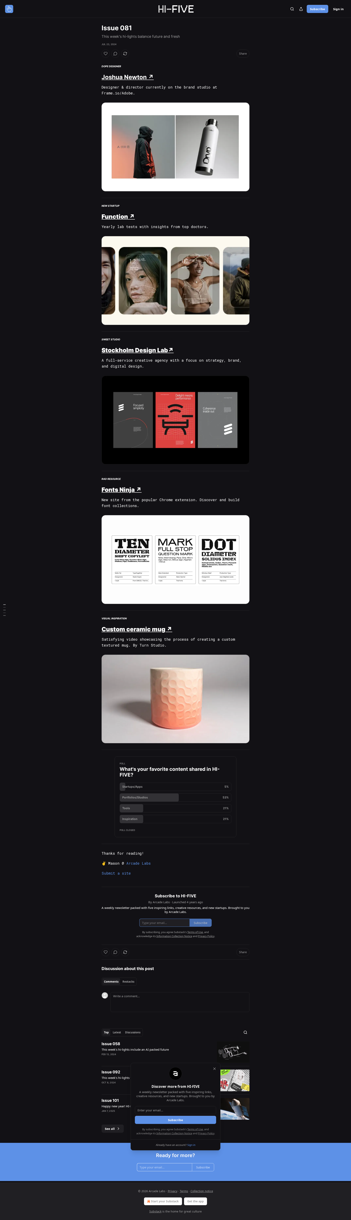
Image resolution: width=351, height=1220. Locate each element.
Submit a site (116, 873)
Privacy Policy (206, 1133)
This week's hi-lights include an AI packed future (135, 1049)
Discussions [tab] (132, 1032)
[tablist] (119, 982)
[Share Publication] (301, 9)
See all (110, 1129)
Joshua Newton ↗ (128, 77)
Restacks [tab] (128, 981)
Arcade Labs (138, 863)
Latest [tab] (117, 1032)
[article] (175, 1052)
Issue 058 (111, 1044)
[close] (214, 1068)
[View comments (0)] (115, 54)
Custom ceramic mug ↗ (137, 629)
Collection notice (202, 1191)
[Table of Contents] (4, 610)
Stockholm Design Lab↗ (138, 350)
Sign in (338, 9)
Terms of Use (195, 1129)
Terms (184, 1191)
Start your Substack (165, 1201)
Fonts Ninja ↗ (122, 489)
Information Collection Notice (174, 1133)
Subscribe (317, 9)
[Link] (96, 77)
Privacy (172, 1191)
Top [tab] (106, 1032)
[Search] (292, 9)
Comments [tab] (111, 981)
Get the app (195, 1201)
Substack (155, 1211)
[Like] (106, 54)
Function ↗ (118, 216)
